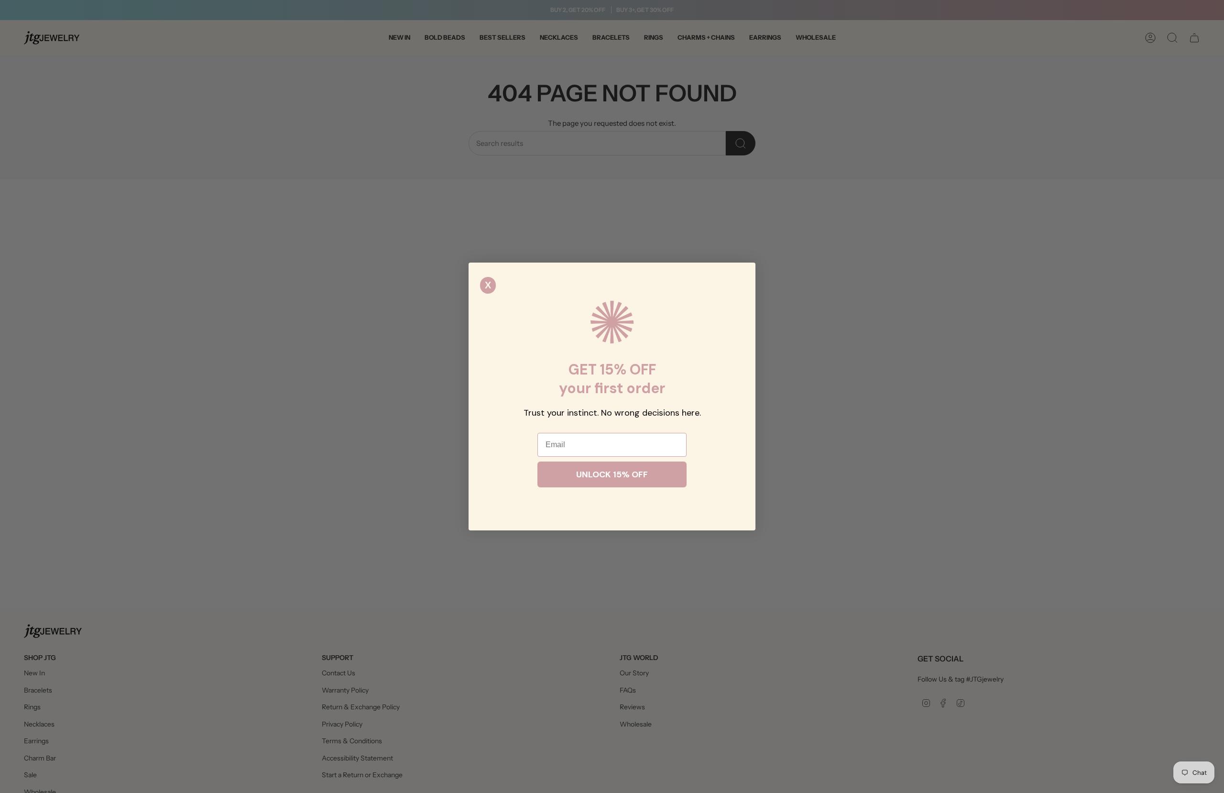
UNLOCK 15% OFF (612, 474)
